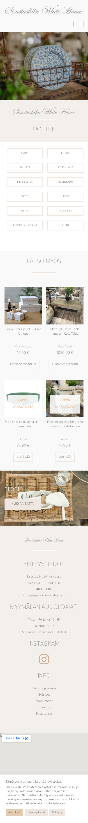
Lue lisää (23, 457)
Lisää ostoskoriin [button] (23, 364)
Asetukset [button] (14, 812)
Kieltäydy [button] (57, 812)
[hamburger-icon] (78, 24)
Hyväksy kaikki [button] (36, 812)
